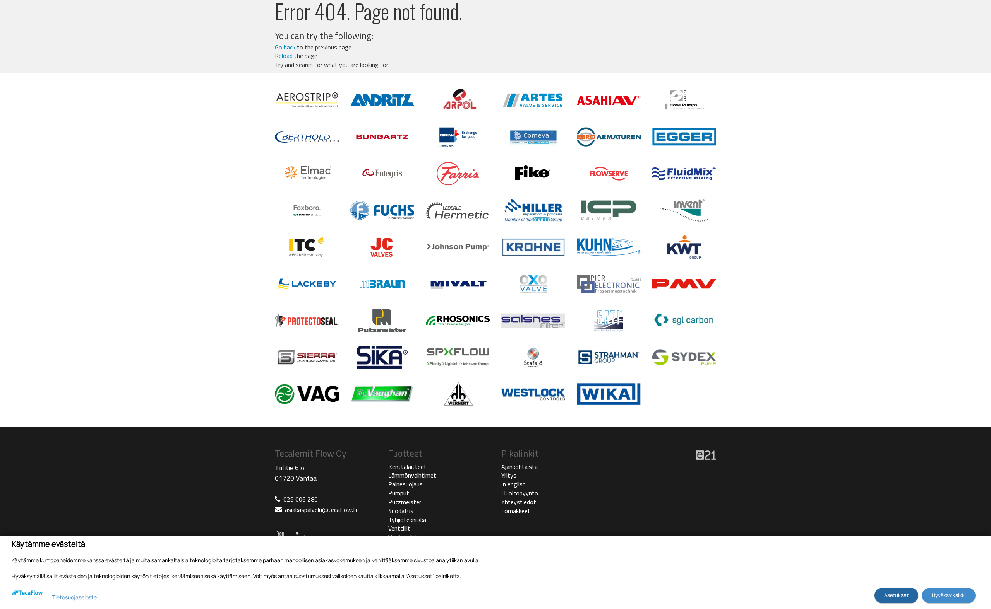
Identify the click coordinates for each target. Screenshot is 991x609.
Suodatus (400, 510)
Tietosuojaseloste (74, 597)
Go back (285, 47)
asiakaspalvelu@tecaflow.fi (321, 509)
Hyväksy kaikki (949, 595)
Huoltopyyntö (519, 493)
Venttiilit (399, 528)
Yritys (508, 475)
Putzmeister (404, 502)
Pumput (398, 493)
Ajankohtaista (519, 466)
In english (513, 484)
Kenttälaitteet (407, 466)
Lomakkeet (515, 510)
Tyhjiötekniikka (407, 519)
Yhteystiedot (518, 502)
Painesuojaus (405, 484)
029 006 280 (300, 499)
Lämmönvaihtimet (412, 475)
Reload (284, 55)
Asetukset (896, 595)
